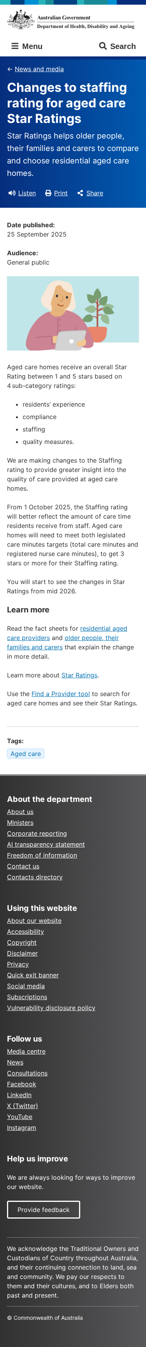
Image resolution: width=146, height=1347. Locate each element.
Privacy (18, 964)
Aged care (26, 754)
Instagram (21, 1127)
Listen (27, 193)
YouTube (19, 1117)
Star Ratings (79, 675)
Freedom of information (42, 855)
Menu (31, 46)
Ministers (20, 822)
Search (123, 46)
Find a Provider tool (61, 694)
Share (94, 193)
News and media (39, 69)
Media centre (26, 1051)
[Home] (73, 19)
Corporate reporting (37, 833)
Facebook (21, 1084)
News (15, 1062)
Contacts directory (35, 877)
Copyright (22, 942)
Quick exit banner (33, 975)
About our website (34, 920)
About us (20, 812)
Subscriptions (27, 997)
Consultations (27, 1073)
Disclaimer (22, 953)
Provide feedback (44, 1210)
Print (61, 193)
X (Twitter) (22, 1106)
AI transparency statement (46, 844)
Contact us (23, 866)
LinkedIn (19, 1095)
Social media (26, 986)
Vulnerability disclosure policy (51, 1008)
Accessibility (25, 931)
